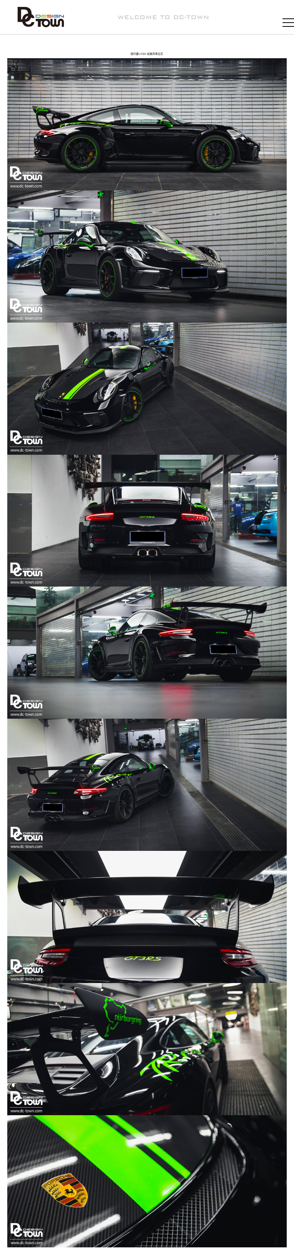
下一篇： (267, 1257)
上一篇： (28, 1253)
